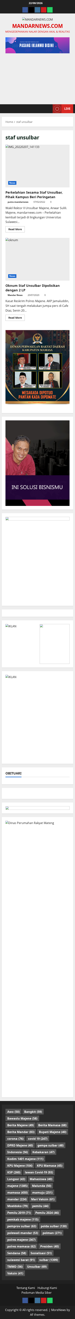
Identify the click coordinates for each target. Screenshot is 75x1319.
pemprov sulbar (21, 1226)
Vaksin (15, 1273)
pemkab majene (22, 1219)
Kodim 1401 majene (25, 1159)
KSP (13, 1172)
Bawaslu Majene (22, 1118)
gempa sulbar (51, 1145)
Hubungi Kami (47, 1288)
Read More (16, 229)
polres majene (21, 1240)
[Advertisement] (37, 77)
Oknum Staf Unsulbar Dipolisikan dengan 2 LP (37, 259)
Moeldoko (17, 1206)
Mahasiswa (41, 1179)
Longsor (16, 1179)
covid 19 (37, 1139)
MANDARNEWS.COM (37, 25)
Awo (13, 1112)
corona (15, 1139)
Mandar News (15, 295)
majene (17, 1186)
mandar (17, 1199)
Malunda (41, 1186)
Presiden (49, 1246)
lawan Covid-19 (39, 1172)
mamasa (17, 1193)
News (12, 182)
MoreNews (58, 1310)
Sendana (16, 1253)
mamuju (42, 1193)
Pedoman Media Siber (36, 1293)
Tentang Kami (25, 1288)
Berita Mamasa (52, 1125)
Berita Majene (20, 1125)
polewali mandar (22, 1233)
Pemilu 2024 (47, 1213)
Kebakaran (43, 1152)
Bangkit (33, 1112)
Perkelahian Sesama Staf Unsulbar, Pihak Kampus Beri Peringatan (37, 166)
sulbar (48, 1260)
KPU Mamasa (49, 1166)
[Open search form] (48, 108)
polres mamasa (21, 1246)
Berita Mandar (20, 1132)
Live (67, 109)
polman (52, 1233)
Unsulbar (37, 1267)
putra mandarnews (18, 201)
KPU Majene (19, 1166)
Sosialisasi (41, 1253)
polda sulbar (54, 1226)
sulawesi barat (21, 1260)
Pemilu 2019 (19, 1213)
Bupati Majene (52, 1132)
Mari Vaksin (42, 1199)
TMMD (15, 1267)
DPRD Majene (20, 1145)
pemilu (40, 1206)
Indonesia (17, 1152)
